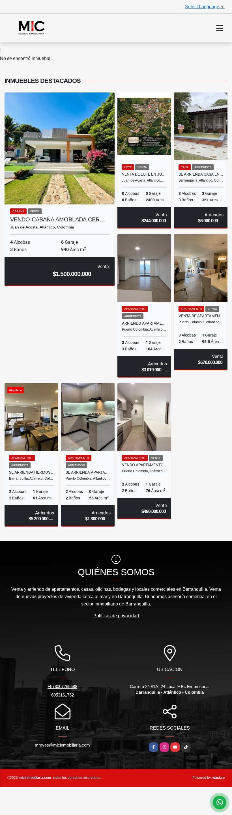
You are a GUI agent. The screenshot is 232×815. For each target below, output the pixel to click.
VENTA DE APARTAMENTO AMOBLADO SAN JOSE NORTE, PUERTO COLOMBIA (201, 316)
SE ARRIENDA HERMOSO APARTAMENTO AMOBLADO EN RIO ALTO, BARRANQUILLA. (31, 472)
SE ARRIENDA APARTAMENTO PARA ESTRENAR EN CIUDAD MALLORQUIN (88, 472)
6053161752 (62, 695)
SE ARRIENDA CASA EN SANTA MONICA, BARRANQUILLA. (201, 174)
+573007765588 (62, 686)
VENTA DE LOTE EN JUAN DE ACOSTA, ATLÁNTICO (144, 174)
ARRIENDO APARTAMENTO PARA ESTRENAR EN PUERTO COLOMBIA (144, 323)
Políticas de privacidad (116, 615)
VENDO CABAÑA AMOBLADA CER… (57, 219)
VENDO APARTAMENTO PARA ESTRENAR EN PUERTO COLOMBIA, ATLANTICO (144, 465)
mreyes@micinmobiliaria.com (62, 745)
